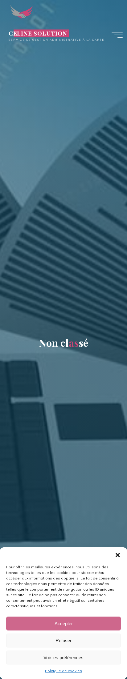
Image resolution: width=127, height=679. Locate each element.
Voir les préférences (63, 657)
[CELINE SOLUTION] (21, 11)
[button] (118, 555)
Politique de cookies (63, 670)
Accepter (64, 623)
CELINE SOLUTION (38, 33)
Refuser (63, 640)
